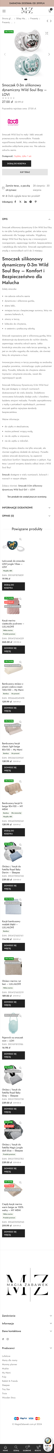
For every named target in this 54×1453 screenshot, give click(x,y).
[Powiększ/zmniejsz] (6, 1432)
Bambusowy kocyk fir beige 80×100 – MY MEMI (12, 806)
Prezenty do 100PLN (7, 22)
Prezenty (34, 18)
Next (49, 54)
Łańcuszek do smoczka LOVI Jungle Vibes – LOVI (13, 564)
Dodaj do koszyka (16, 163)
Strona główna (7, 18)
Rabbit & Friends (10, 1381)
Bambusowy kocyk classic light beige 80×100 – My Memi (12, 746)
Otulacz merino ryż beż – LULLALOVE (11, 982)
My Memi (6, 1372)
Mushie (5, 1368)
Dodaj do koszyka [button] (9, 586)
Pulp (4, 1376)
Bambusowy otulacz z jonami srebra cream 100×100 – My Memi (13, 686)
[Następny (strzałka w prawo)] (21, 1438)
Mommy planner (9, 1364)
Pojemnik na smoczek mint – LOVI (12, 1039)
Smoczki (6, 474)
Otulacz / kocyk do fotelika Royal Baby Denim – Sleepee (11, 869)
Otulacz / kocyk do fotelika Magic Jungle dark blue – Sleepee (12, 1147)
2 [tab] (29, 79)
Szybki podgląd (20, 539)
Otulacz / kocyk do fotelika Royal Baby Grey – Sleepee (11, 1092)
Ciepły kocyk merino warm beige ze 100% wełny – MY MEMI (12, 1207)
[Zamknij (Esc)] (30, 1432)
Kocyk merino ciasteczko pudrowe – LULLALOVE (13, 623)
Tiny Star (6, 1389)
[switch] (47, 1449)
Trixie (4, 1393)
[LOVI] (13, 122)
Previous (5, 54)
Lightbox (47, 33)
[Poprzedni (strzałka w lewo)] (9, 1438)
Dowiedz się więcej (10, 649)
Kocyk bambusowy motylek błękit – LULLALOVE (11, 924)
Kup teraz (25, 172)
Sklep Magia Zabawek (21, 18)
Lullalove (6, 1356)
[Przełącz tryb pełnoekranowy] (14, 1432)
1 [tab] (25, 79)
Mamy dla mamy (9, 1360)
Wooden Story (9, 1397)
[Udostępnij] (22, 1432)
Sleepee (6, 1385)
